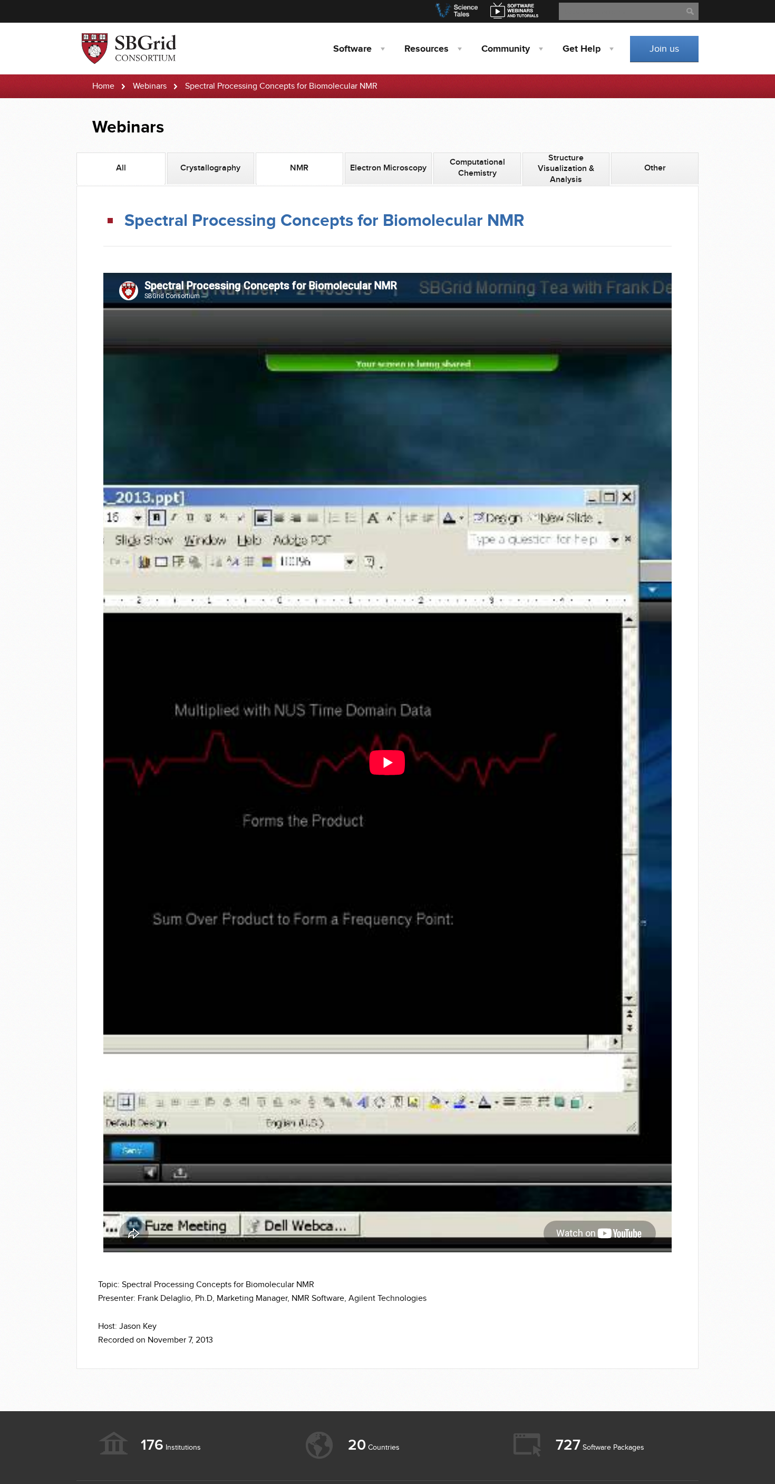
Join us (664, 48)
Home (103, 86)
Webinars (150, 86)
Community (505, 49)
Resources (426, 49)
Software (352, 49)
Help (581, 49)
